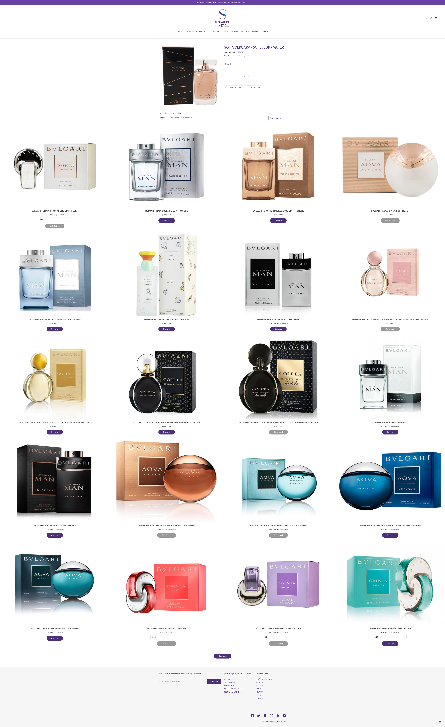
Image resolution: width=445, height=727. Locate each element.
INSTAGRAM (260, 686)
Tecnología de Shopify (280, 721)
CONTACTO (259, 698)
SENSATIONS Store (270, 721)
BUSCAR (227, 679)
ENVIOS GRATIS (229, 686)
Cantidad (228, 64)
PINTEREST (259, 695)
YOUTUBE (259, 692)
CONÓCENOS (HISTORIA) (264, 679)
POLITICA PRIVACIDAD (231, 692)
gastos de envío (230, 56)
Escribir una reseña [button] (275, 118)
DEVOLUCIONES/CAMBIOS (233, 689)
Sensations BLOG (229, 682)
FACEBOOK (259, 682)
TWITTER (259, 689)
